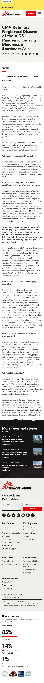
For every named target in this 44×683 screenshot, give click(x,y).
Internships (27, 573)
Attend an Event (29, 533)
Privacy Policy (7, 585)
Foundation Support (9, 549)
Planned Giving (7, 545)
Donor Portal (6, 530)
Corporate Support (9, 552)
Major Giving (7, 539)
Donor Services (7, 527)
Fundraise (26, 530)
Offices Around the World (11, 564)
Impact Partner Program (10, 542)
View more (8, 80)
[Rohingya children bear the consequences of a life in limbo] (22, 440)
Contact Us (6, 582)
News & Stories (14, 22)
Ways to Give (6, 536)
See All (4, 432)
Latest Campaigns (29, 527)
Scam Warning (7, 588)
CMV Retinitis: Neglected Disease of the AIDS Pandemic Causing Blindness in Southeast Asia (20, 77)
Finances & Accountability (11, 533)
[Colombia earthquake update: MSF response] (22, 466)
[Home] (12, 13)
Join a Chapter (28, 539)
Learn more (7, 7)
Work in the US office (30, 561)
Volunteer (26, 536)
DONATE (31, 14)
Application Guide (29, 570)
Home (4, 22)
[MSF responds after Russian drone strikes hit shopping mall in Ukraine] (22, 453)
